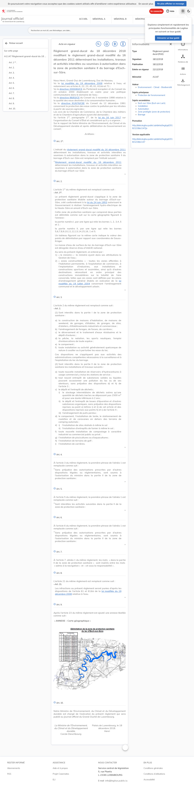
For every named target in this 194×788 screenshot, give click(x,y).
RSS (9, 774)
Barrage (141, 114)
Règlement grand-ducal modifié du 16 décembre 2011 (88, 162)
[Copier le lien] (146, 121)
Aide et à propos (60, 768)
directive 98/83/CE (70, 97)
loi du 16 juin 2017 (109, 117)
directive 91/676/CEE (73, 103)
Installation (143, 106)
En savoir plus (146, 3)
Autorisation (143, 109)
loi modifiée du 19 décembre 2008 (81, 83)
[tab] (183, 46)
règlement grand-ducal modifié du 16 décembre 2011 (96, 149)
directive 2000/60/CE (71, 89)
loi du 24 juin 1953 (97, 202)
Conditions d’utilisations (154, 774)
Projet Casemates (61, 774)
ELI (54, 779)
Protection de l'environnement (151, 95)
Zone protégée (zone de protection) (154, 111)
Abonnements (13, 768)
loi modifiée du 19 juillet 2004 (90, 282)
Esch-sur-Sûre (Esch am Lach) (151, 103)
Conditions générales (153, 768)
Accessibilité (149, 779)
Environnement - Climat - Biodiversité (155, 87)
